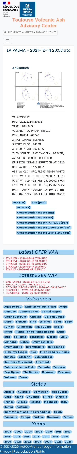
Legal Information (57, 446)
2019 (65, 436)
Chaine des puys (15, 316)
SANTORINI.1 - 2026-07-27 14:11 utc (27, 281)
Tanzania (10, 417)
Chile (7, 396)
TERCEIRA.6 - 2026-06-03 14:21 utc (27, 293)
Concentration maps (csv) (35, 217)
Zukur (23, 377)
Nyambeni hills (42, 342)
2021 (18, 441)
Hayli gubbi (43, 326)
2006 (7, 431)
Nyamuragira (35, 347)
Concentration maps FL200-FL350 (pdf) (43, 227)
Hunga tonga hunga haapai (35, 331)
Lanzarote (37, 336)
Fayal (58, 321)
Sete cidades (43, 357)
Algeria (9, 391)
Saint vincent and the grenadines (27, 412)
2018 (55, 436)
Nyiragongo (56, 347)
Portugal (22, 407)
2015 (27, 436)
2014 (17, 436)
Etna (33, 321)
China (19, 396)
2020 (7, 441)
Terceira (59, 367)
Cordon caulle (54, 316)
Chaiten (35, 316)
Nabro (24, 342)
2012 (67, 431)
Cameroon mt (29, 311)
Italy (64, 402)
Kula (7, 336)
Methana (10, 342)
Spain (58, 412)
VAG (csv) (23, 207)
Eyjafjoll (45, 321)
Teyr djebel (12, 372)
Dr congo (33, 396)
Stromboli (43, 362)
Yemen (68, 417)
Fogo (68, 321)
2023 (37, 441)
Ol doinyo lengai (15, 352)
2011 (58, 431)
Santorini (25, 357)
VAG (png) (39, 202)
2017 (46, 436)
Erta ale (21, 321)
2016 (36, 436)
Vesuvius (64, 372)
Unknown (48, 372)
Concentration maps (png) (35, 212)
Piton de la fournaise (54, 352)
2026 (68, 441)
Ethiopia (61, 396)
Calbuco (10, 311)
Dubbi (8, 321)
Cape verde (60, 391)
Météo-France (30, 446)
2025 (58, 441)
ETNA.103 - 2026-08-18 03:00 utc (26, 264)
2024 (48, 441)
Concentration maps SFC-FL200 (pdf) (42, 222)
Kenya (8, 407)
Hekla (8, 331)
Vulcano (10, 377)
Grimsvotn (24, 326)
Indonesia (50, 402)
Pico (34, 352)
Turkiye (38, 417)
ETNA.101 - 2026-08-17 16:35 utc (25, 269)
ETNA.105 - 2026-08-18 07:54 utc (26, 258)
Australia (24, 391)
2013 (7, 436)
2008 (28, 431)
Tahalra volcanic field (19, 367)
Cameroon (41, 391)
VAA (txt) (19, 202)
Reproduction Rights (29, 451)
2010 (49, 431)
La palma (20, 336)
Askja (63, 306)
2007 (18, 431)
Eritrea (47, 396)
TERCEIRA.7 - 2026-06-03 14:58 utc (27, 290)
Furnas (9, 326)
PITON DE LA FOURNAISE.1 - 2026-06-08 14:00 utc (36, 287)
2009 (38, 431)
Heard (58, 326)
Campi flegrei (51, 311)
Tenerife (44, 367)
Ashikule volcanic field (40, 306)
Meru (63, 336)
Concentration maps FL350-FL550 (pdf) (43, 232)
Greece (22, 402)
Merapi (52, 336)
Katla (61, 331)
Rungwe (9, 357)
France (9, 402)
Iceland (35, 402)
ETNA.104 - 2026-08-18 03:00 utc (26, 261)
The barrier (30, 372)
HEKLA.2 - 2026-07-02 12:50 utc (25, 284)
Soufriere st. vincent (18, 362)
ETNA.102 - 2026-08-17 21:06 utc (25, 266)
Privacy (5, 451)
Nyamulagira (13, 347)
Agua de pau (12, 306)
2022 (27, 441)
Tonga (25, 417)
